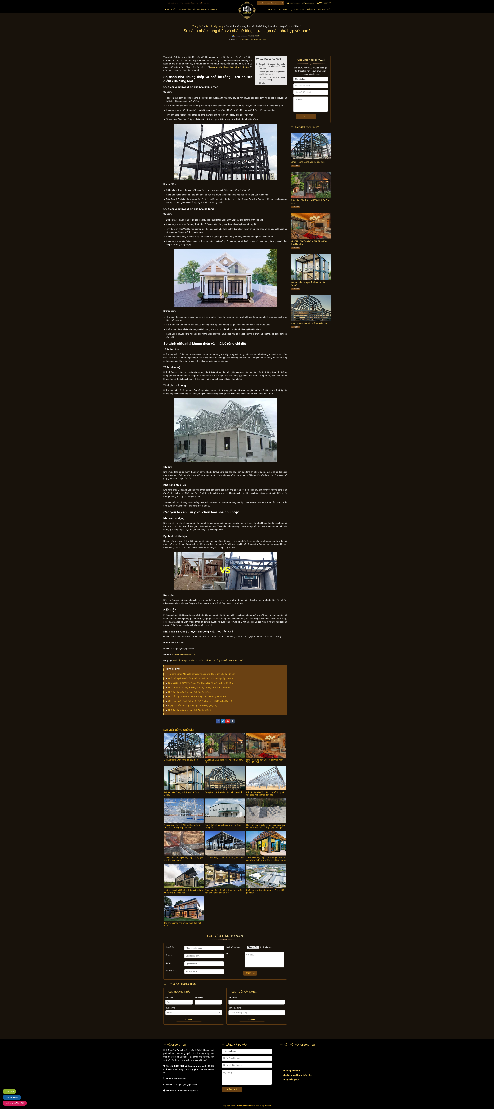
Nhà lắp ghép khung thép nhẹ (297, 1075)
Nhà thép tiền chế (186, 9)
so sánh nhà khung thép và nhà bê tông (229, 67)
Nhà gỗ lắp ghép (291, 1080)
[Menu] (164, 2)
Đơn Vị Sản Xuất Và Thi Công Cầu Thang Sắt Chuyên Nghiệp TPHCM (200, 683)
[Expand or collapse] (283, 59)
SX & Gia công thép (277, 9)
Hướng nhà (170, 1008)
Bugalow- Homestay (207, 9)
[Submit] (282, 3)
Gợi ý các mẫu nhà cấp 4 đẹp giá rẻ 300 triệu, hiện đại (193, 706)
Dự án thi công (297, 9)
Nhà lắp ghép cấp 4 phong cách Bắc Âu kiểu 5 (189, 710)
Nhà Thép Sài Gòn (258, 39)
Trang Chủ (197, 26)
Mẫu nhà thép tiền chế (318, 9)
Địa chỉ (169, 955)
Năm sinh (199, 997)
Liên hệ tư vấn (203, 3)
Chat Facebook (12, 1097)
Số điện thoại (171, 971)
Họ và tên (170, 947)
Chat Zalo (9, 1091)
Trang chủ (170, 9)
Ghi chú (229, 953)
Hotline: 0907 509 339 (14, 1103)
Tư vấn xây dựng (188, 3)
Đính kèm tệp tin (233, 947)
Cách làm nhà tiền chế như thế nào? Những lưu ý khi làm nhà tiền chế (200, 701)
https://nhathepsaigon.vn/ (183, 654)
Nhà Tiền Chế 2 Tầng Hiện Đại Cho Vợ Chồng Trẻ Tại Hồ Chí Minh (199, 688)
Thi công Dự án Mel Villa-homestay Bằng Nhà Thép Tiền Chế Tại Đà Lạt (201, 674)
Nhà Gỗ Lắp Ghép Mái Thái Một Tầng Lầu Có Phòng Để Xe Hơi (197, 697)
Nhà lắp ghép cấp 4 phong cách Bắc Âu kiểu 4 (189, 692)
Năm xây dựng (234, 1008)
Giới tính (169, 997)
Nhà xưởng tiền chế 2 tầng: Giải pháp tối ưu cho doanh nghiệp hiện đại (200, 678)
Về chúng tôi (173, 3)
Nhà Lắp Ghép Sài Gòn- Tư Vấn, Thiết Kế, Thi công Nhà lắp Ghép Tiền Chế (207, 660)
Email (168, 963)
